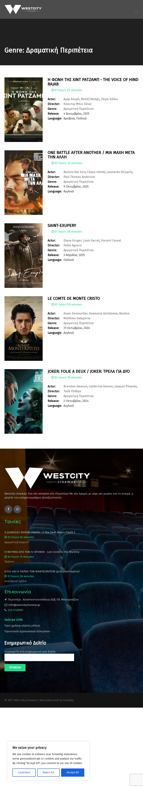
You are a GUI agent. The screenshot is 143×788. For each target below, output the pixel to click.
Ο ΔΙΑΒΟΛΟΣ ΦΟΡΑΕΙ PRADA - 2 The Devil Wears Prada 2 (39, 532)
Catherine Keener (101, 386)
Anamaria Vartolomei (103, 313)
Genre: (52, 109)
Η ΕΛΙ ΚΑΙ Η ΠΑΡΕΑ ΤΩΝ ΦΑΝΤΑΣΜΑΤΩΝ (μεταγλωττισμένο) (42, 571)
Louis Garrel (91, 240)
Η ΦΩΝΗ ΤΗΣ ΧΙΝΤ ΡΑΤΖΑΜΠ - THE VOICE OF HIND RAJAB (93, 82)
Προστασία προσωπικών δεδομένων (27, 631)
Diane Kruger (72, 240)
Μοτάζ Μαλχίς (90, 99)
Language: (55, 118)
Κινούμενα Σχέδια (15, 581)
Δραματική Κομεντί (16, 542)
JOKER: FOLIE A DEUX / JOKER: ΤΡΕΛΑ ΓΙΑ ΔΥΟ (89, 371)
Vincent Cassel (111, 240)
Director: (54, 104)
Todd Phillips (72, 391)
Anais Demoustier (75, 313)
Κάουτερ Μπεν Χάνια (77, 104)
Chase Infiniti (96, 172)
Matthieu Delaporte (76, 318)
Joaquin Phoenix (126, 386)
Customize (24, 772)
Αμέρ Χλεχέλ (71, 99)
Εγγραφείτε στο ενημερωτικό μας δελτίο (29, 651)
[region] (48, 761)
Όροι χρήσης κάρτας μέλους (22, 625)
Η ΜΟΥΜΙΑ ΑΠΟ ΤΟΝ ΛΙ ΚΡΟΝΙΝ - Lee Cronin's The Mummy (41, 552)
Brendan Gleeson (75, 386)
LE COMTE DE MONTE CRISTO (74, 298)
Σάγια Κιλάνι (109, 99)
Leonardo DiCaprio (119, 172)
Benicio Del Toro (74, 172)
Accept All (73, 772)
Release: (53, 113)
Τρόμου (9, 561)
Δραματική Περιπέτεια (78, 109)
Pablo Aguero (72, 245)
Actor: (52, 99)
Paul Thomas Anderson (79, 177)
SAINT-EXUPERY (62, 225)
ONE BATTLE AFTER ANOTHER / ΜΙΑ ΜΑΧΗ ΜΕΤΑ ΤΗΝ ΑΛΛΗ (91, 154)
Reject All (48, 772)
